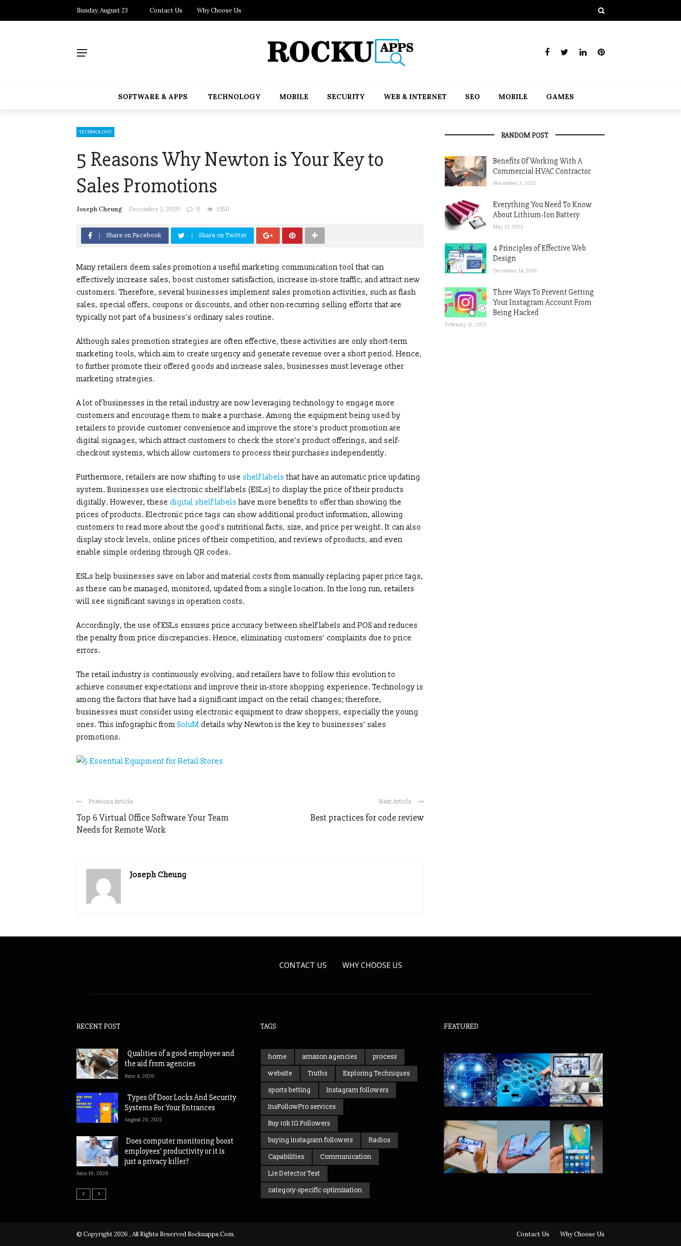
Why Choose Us (219, 10)
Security (346, 96)
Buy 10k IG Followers (299, 1123)
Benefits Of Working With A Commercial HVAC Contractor (542, 166)
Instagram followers (358, 1090)
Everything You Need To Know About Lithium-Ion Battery (542, 210)
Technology (234, 96)
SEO (472, 96)
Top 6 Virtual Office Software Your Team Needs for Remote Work (152, 823)
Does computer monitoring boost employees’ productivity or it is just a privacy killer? (179, 1151)
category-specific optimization (315, 1190)
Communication (346, 1157)
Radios (380, 1140)
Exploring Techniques (376, 1073)
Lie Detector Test (294, 1173)
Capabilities (286, 1157)
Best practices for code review (367, 817)
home (277, 1057)
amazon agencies (330, 1057)
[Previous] (83, 1194)
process (385, 1057)
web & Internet (415, 96)
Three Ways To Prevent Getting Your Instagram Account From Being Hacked (543, 302)
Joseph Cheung (99, 209)
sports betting (289, 1090)
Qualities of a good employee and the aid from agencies (179, 1059)
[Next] (99, 1194)
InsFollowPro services (302, 1107)
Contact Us (166, 10)
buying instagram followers (310, 1140)
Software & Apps (153, 96)
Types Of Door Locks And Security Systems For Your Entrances (180, 1103)
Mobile (294, 96)
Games (560, 96)
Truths (318, 1073)
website (280, 1073)
